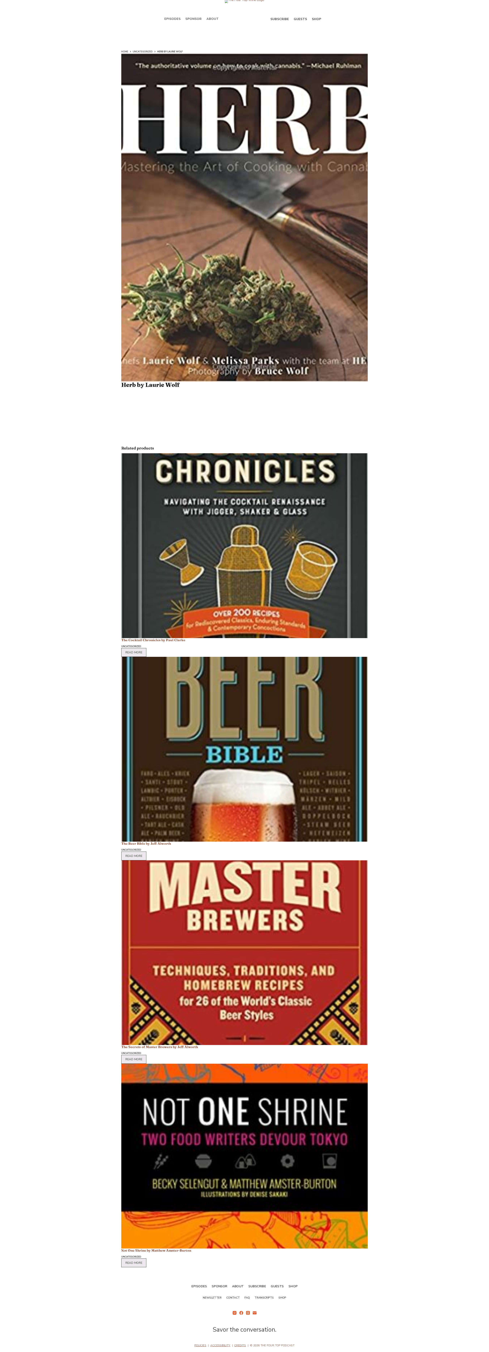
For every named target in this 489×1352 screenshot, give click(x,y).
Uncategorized (131, 646)
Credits (240, 1345)
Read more (133, 652)
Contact (233, 1297)
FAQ (247, 1297)
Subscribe (279, 19)
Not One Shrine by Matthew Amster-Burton (156, 1250)
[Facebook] (241, 1313)
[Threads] (248, 1313)
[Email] (255, 1313)
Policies (200, 1345)
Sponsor (193, 19)
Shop (316, 19)
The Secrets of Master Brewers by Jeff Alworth (159, 1047)
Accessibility (220, 1345)
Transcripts (264, 1297)
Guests (300, 19)
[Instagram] (234, 1313)
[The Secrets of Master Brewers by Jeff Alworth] (244, 952)
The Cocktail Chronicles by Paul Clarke (153, 640)
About (212, 19)
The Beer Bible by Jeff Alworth (146, 843)
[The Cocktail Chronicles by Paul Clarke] (244, 545)
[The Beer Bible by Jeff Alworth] (244, 749)
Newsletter (212, 1297)
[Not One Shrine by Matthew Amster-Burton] (244, 1156)
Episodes (172, 19)
